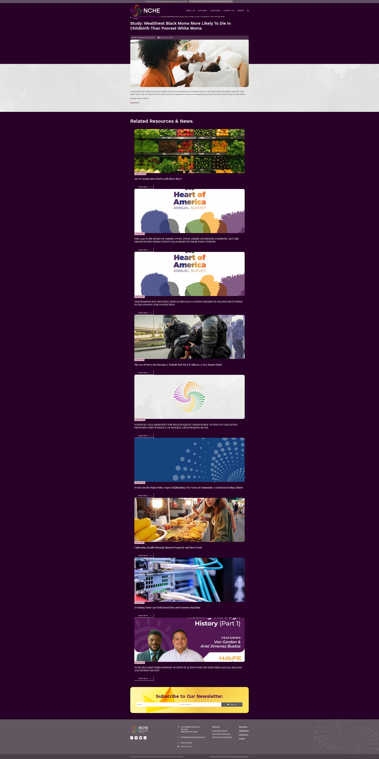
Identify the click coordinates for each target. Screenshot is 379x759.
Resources (215, 11)
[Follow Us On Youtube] (140, 737)
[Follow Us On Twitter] (131, 737)
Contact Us (229, 11)
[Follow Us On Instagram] (145, 737)
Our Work (202, 11)
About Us (190, 11)
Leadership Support (219, 731)
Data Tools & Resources (221, 734)
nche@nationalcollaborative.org (193, 737)
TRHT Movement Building (222, 737)
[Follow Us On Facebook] (136, 737)
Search (248, 10)
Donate (240, 11)
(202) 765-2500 (186, 743)
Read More (135, 102)
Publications (244, 731)
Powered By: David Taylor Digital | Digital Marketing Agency (229, 756)
